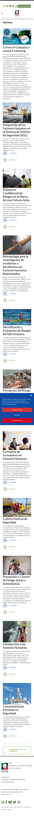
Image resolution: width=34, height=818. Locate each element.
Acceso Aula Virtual (24, 6)
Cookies (10, 809)
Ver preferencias (17, 420)
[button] (31, 395)
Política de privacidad (16, 807)
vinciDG (8, 794)
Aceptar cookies (17, 410)
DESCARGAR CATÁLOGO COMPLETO (17, 750)
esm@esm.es (21, 93)
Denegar (17, 415)
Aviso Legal (4, 807)
